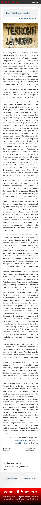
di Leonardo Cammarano (27, 19)
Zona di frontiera (21, 440)
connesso (15, 467)
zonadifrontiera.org (22, 443)
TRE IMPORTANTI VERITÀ (30, 479)
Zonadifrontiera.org (11, 2)
